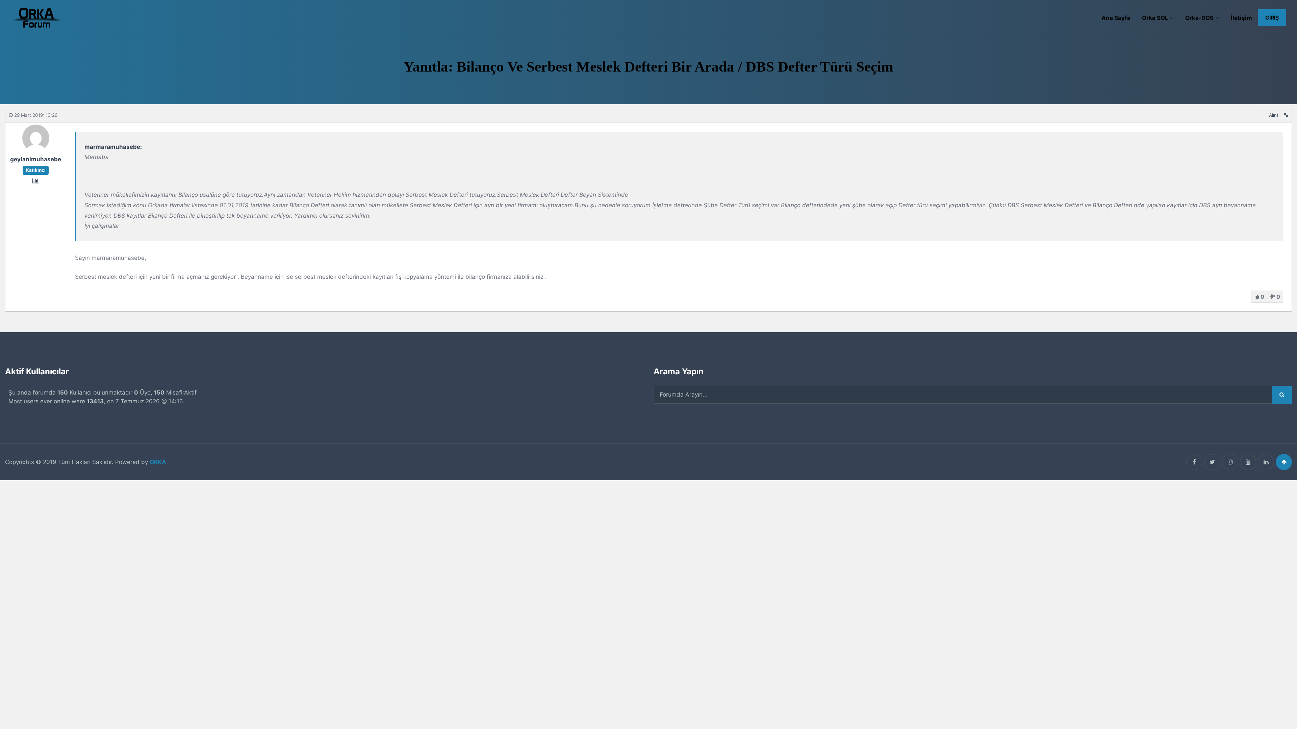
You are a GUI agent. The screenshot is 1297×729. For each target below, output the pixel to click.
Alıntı (1274, 115)
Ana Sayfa (1115, 18)
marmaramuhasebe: (113, 146)
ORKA (158, 462)
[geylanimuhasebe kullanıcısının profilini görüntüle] (35, 149)
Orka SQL (1155, 18)
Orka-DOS (1199, 18)
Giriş (1272, 18)
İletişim (1241, 18)
